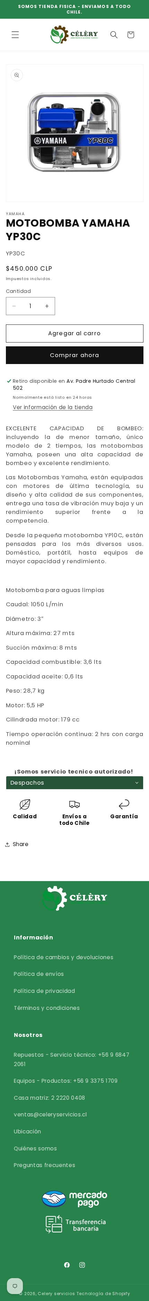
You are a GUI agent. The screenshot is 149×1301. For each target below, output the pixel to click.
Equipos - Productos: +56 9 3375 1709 (66, 1080)
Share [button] (21, 844)
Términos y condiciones (47, 1008)
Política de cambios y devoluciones (63, 957)
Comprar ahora (74, 355)
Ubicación (27, 1131)
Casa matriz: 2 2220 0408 (49, 1097)
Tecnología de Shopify (103, 1293)
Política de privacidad (44, 991)
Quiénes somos (35, 1148)
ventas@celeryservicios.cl (50, 1114)
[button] (15, 34)
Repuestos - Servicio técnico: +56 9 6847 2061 (71, 1059)
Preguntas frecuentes (44, 1165)
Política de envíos (39, 974)
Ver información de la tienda (53, 407)
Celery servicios (56, 1293)
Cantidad (18, 291)
